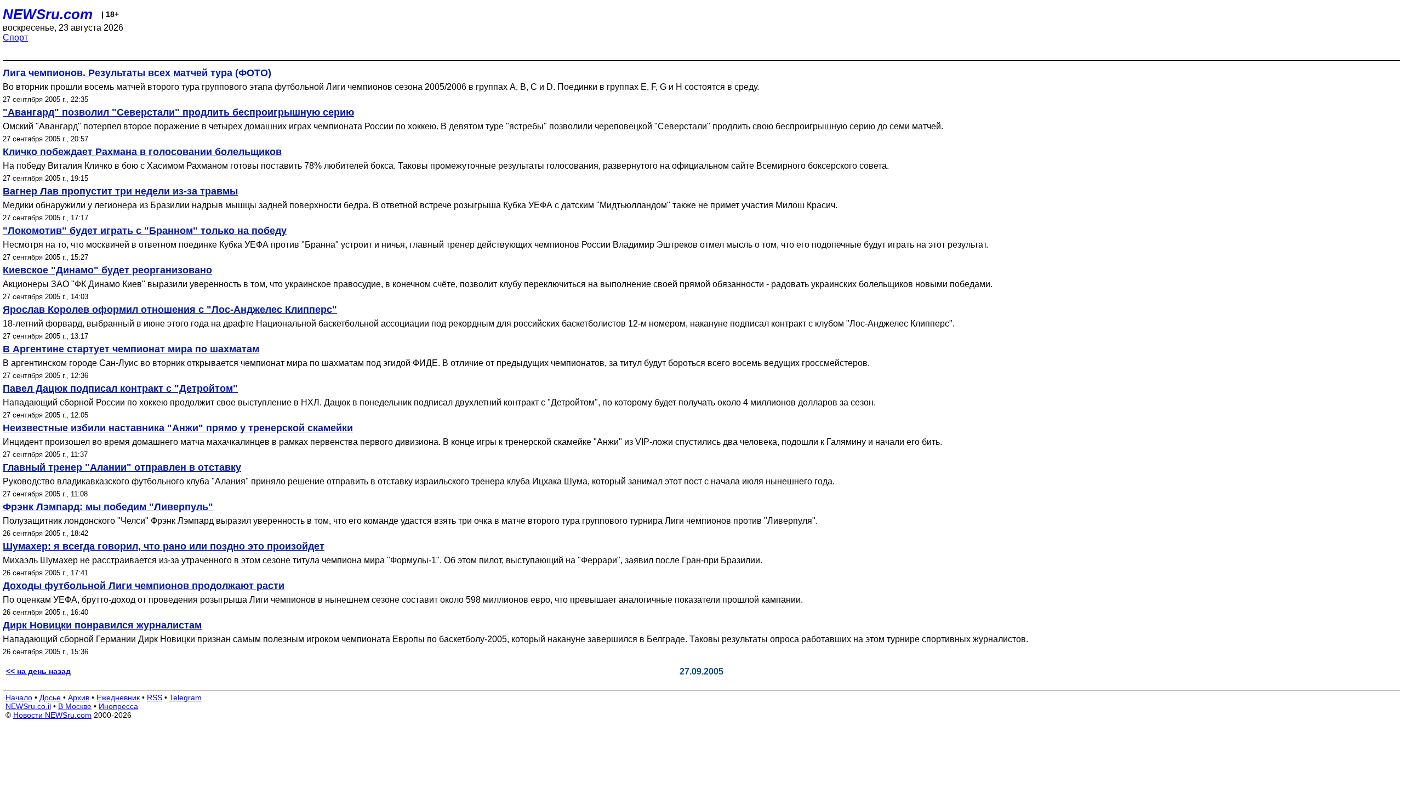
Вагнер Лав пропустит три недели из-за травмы (120, 191)
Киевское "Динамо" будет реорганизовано (107, 270)
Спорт (15, 37)
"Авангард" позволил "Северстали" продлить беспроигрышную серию (178, 112)
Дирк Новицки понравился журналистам (102, 625)
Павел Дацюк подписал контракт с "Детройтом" (120, 388)
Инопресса (118, 706)
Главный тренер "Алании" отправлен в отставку (122, 467)
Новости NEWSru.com (52, 715)
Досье (50, 697)
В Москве (75, 706)
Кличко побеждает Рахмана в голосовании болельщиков (142, 151)
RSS (154, 697)
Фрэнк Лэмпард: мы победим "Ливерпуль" (108, 506)
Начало (18, 697)
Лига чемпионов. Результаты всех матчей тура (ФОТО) (137, 72)
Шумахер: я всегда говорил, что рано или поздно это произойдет (163, 546)
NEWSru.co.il (28, 706)
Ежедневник (118, 697)
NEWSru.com (48, 14)
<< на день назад (38, 671)
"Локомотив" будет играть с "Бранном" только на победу (145, 230)
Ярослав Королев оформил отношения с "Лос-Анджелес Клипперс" (170, 309)
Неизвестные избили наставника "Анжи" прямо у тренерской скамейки (178, 427)
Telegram (185, 697)
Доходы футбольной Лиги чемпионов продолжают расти (143, 585)
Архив (78, 697)
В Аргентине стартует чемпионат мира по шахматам (131, 349)
